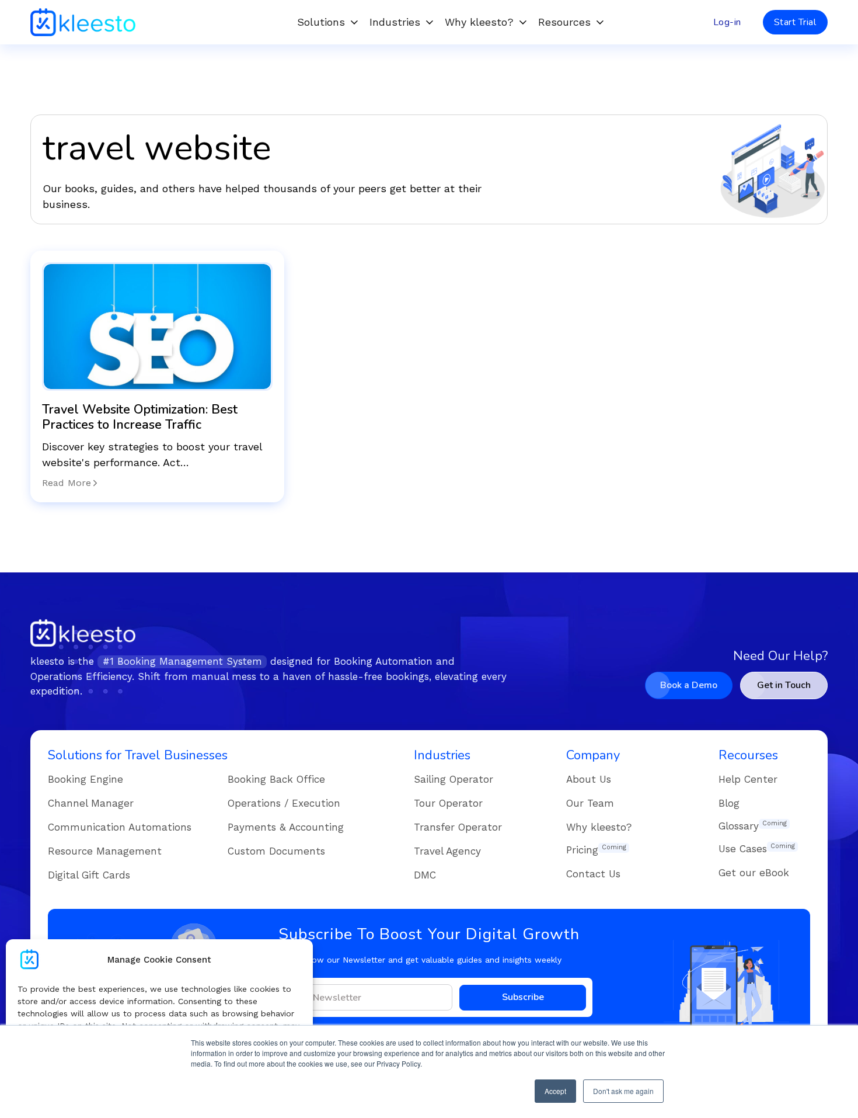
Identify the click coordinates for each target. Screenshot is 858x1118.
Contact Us (593, 874)
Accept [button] (555, 1091)
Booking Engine (85, 779)
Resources (564, 22)
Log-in (727, 22)
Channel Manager (91, 803)
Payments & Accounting (286, 827)
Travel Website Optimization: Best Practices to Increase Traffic (140, 417)
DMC (425, 875)
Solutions (321, 22)
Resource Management (105, 851)
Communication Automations (119, 827)
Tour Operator (448, 803)
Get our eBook (754, 873)
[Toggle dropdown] (354, 22)
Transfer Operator (458, 827)
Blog (729, 803)
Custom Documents (276, 851)
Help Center (748, 779)
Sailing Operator (453, 779)
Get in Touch (784, 685)
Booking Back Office (276, 779)
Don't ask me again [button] (623, 1091)
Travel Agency (447, 851)
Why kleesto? (479, 22)
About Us (588, 779)
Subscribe (523, 997)
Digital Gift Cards (89, 875)
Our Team (590, 803)
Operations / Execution (284, 803)
